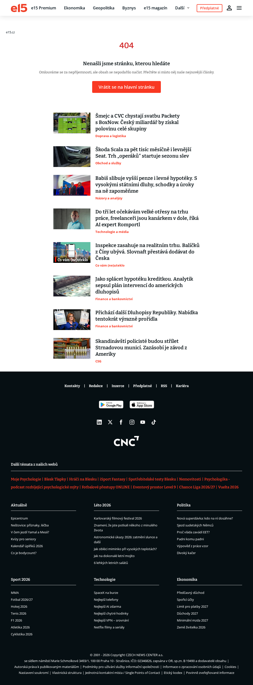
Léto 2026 (102, 505)
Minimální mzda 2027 (192, 620)
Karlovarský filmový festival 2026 (118, 518)
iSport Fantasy (112, 479)
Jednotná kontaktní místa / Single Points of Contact (122, 672)
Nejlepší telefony (106, 599)
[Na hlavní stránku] (19, 8)
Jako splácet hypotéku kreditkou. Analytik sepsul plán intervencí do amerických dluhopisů (144, 285)
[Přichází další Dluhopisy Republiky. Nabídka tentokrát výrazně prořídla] (71, 319)
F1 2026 (16, 620)
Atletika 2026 (20, 627)
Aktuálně (19, 505)
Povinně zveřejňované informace (210, 672)
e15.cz (10, 32)
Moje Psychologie (26, 479)
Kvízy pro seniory (23, 539)
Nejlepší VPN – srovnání (111, 620)
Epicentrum (19, 518)
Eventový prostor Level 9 (154, 487)
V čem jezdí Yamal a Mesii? (30, 532)
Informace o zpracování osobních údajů (192, 666)
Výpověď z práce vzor (192, 546)
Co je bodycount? (24, 553)
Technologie (104, 579)
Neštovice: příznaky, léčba (30, 525)
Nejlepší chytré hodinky (111, 613)
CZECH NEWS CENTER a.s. (144, 655)
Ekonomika (74, 7)
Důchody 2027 (187, 613)
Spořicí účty (185, 599)
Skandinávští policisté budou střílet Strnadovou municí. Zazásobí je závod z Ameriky (141, 347)
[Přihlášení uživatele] (229, 8)
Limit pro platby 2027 (192, 606)
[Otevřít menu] (239, 8)
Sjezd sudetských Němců (195, 525)
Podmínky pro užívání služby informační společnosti (121, 666)
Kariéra (182, 386)
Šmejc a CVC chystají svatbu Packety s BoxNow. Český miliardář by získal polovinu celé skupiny (137, 122)
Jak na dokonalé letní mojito (114, 556)
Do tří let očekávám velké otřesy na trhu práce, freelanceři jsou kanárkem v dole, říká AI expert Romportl (147, 218)
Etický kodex (173, 672)
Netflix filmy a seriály (109, 627)
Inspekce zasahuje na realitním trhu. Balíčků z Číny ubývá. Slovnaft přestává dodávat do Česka (147, 251)
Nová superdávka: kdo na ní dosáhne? (205, 518)
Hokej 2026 (19, 606)
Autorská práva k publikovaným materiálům (46, 666)
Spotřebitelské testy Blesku (152, 479)
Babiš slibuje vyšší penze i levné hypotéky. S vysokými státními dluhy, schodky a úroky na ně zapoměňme (146, 184)
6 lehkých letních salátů (111, 562)
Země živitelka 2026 (191, 627)
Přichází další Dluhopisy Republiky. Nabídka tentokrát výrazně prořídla (146, 316)
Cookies (230, 666)
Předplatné (142, 386)
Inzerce (118, 386)
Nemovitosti (190, 479)
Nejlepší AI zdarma (107, 606)
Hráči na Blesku (83, 479)
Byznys (129, 7)
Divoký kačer (186, 553)
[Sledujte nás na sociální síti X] (110, 422)
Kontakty (72, 386)
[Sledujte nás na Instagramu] (132, 422)
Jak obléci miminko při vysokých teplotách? (125, 549)
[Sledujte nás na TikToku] (154, 422)
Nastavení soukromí (33, 672)
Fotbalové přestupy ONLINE (106, 487)
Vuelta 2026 (228, 487)
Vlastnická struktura (67, 672)
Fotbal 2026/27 (22, 599)
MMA (15, 592)
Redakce (96, 386)
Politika (183, 505)
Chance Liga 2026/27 (197, 487)
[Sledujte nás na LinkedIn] (99, 422)
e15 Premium (43, 7)
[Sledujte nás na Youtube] (143, 422)
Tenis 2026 (18, 613)
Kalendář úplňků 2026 (27, 546)
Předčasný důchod (190, 592)
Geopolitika (103, 7)
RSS (164, 386)
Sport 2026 (20, 579)
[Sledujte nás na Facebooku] (121, 422)
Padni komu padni (190, 539)
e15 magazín (155, 7)
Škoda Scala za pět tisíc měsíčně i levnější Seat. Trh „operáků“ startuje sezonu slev (143, 152)
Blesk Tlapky (55, 479)
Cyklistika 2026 (21, 634)
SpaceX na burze (106, 592)
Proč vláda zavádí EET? (193, 532)
